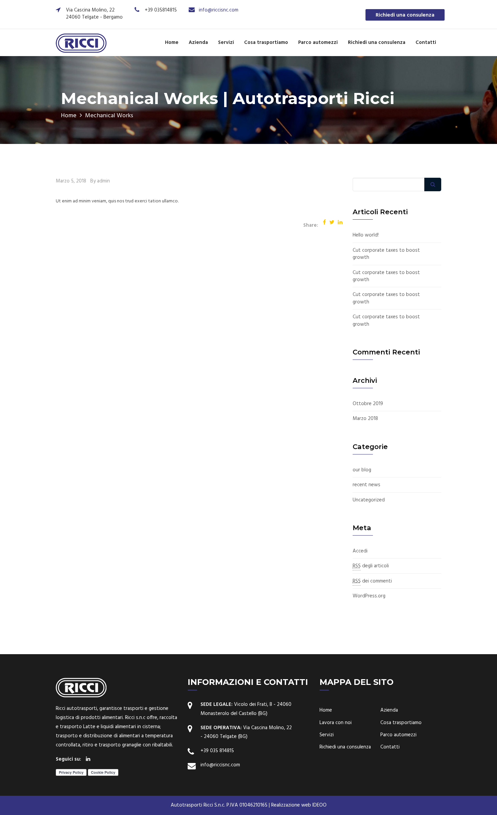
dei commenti (372, 581)
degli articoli (371, 566)
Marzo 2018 (365, 418)
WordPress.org (369, 596)
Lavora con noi (336, 722)
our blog (362, 470)
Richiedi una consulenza (405, 15)
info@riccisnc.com (218, 10)
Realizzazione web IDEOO (299, 805)
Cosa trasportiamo (266, 43)
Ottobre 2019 (368, 404)
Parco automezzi (318, 43)
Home (172, 43)
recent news (366, 485)
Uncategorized (369, 500)
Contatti (426, 43)
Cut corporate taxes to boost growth (386, 254)
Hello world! (366, 235)
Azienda (198, 43)
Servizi (226, 43)
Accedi (360, 551)
